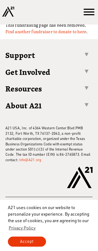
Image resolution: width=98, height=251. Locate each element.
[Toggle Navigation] (89, 12)
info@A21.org (30, 159)
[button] (22, 228)
